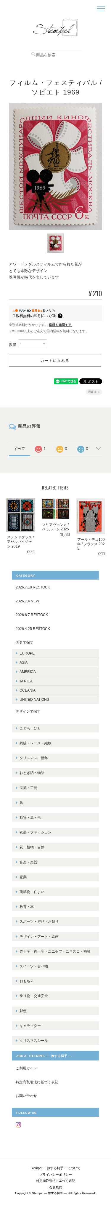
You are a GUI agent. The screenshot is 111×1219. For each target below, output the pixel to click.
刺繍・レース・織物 (36, 743)
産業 (23, 877)
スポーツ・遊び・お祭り (39, 921)
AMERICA (28, 672)
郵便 (23, 1011)
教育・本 (27, 906)
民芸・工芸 (28, 788)
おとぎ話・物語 (32, 773)
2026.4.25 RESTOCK (33, 629)
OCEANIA (28, 690)
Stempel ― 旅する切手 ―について (55, 1168)
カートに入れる (55, 360)
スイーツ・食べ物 (34, 966)
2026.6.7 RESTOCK (32, 615)
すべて (19, 449)
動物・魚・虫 (30, 817)
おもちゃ (27, 981)
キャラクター (30, 1026)
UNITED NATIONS (34, 699)
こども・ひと (30, 728)
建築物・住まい (32, 892)
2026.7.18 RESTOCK (33, 587)
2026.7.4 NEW (27, 601)
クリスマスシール (34, 1040)
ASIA (24, 662)
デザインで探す (28, 711)
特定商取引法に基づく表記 (37, 1082)
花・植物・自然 (32, 847)
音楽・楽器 (28, 862)
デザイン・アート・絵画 (39, 936)
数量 (13, 345)
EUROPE (27, 653)
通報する (94, 391)
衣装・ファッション (36, 832)
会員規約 (55, 1187)
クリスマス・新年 (34, 758)
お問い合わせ (26, 1096)
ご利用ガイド (26, 1068)
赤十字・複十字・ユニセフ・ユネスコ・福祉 (55, 951)
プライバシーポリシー (55, 1174)
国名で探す (24, 642)
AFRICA (26, 681)
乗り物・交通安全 (34, 996)
